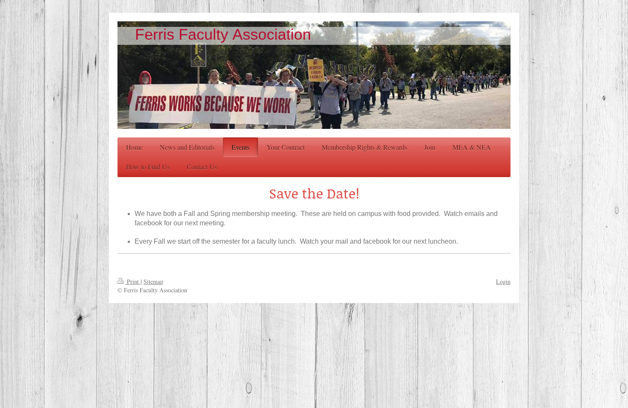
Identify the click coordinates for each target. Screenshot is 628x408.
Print (133, 281)
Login (503, 281)
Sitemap (153, 281)
